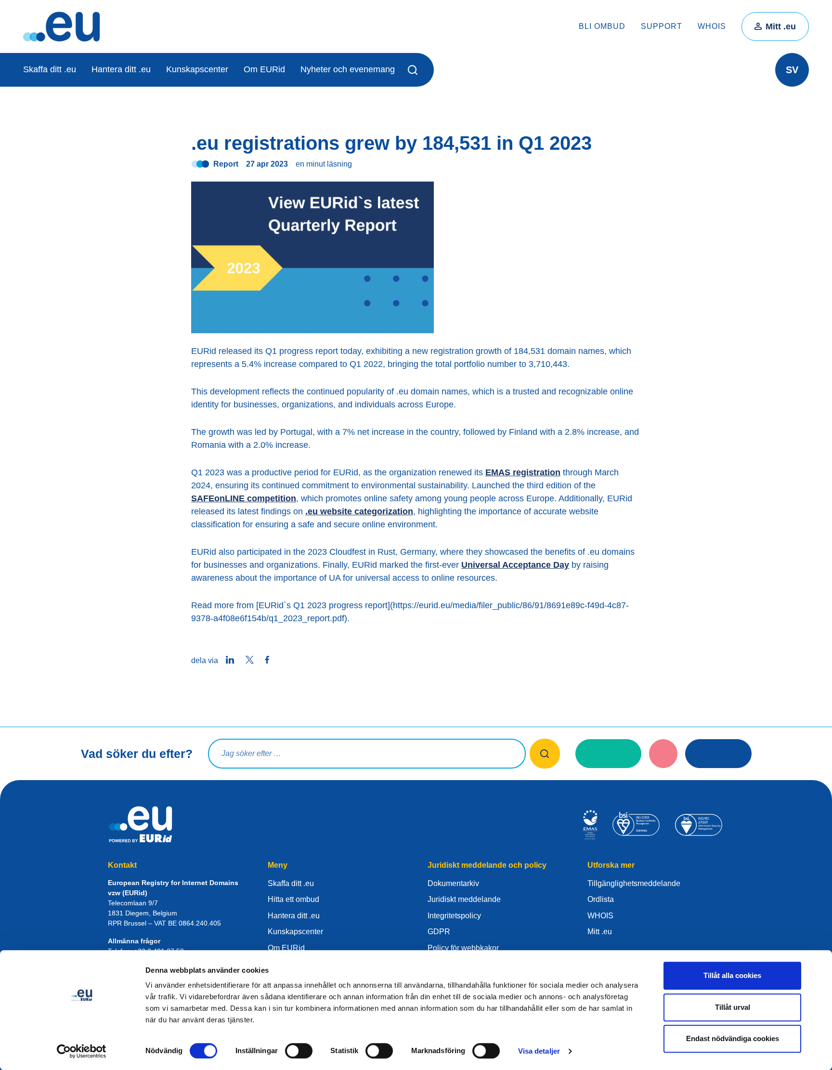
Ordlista (600, 899)
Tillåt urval (732, 1007)
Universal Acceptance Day (515, 565)
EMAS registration (522, 472)
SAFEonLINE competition (243, 498)
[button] (414, 70)
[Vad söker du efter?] (545, 754)
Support (661, 26)
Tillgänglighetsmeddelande (633, 883)
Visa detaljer (539, 1051)
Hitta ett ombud (293, 899)
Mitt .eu (781, 26)
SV (792, 70)
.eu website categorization (359, 511)
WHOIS (712, 26)
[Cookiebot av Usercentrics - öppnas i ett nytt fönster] (81, 1051)
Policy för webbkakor (463, 948)
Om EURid (264, 69)
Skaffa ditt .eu (49, 69)
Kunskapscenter (197, 69)
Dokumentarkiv (453, 883)
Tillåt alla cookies (732, 975)
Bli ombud (602, 26)
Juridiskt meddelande (464, 899)
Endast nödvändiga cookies (732, 1038)
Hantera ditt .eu (121, 69)
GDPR (439, 931)
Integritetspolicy (454, 916)
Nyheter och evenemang (347, 69)
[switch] (298, 1050)
